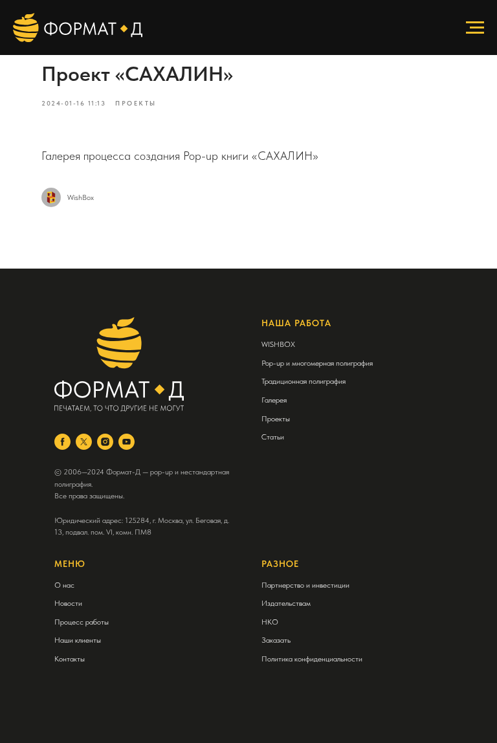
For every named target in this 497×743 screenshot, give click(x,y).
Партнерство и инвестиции (305, 585)
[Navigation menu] (475, 27)
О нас (64, 585)
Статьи (272, 436)
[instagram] (105, 442)
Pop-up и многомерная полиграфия (317, 363)
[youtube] (126, 442)
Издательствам (286, 603)
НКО (269, 622)
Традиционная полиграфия (303, 381)
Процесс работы (81, 622)
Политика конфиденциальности (311, 658)
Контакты (69, 658)
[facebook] (62, 442)
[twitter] (84, 442)
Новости (68, 603)
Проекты (275, 418)
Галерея (274, 400)
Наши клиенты (77, 640)
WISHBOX (278, 344)
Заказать (276, 640)
